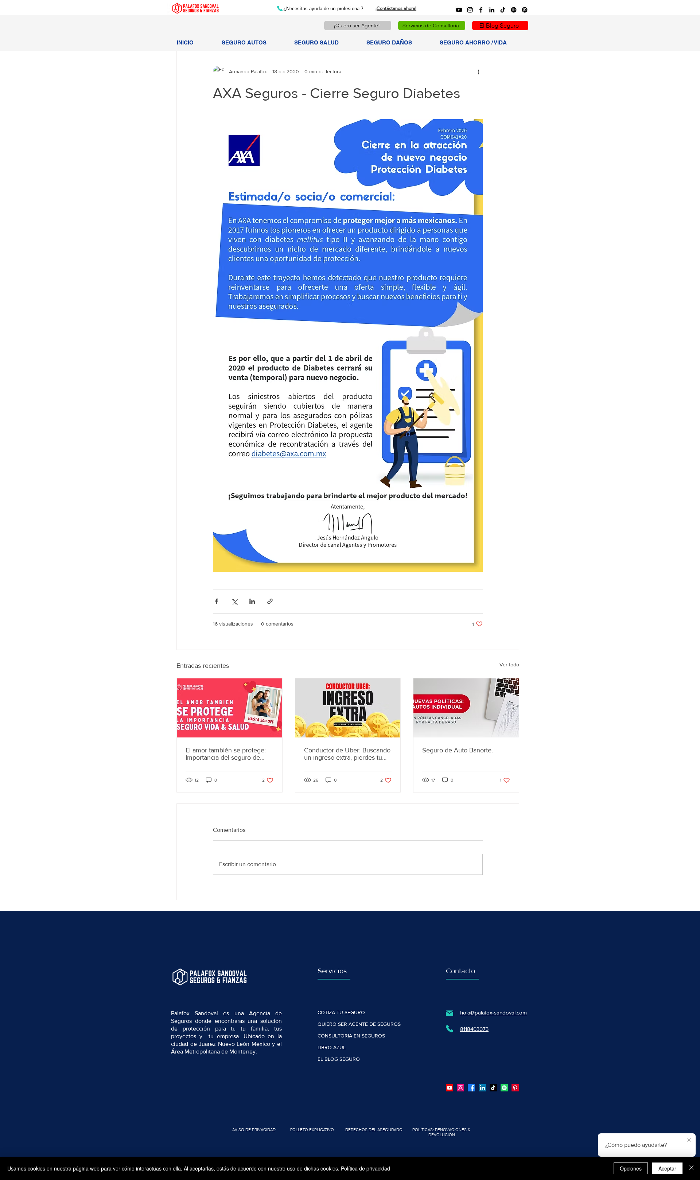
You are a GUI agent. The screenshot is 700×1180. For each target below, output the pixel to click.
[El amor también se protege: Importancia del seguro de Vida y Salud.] (229, 707)
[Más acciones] (478, 71)
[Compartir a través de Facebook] (216, 601)
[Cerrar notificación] (689, 1140)
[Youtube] (449, 1087)
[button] (252, 42)
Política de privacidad (365, 1168)
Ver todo (509, 664)
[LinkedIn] (491, 9)
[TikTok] (502, 9)
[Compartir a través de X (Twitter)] (234, 601)
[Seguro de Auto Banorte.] (466, 707)
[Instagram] (470, 9)
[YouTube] (459, 9)
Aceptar (667, 1168)
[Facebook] (481, 9)
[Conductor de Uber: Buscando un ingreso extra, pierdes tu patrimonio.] (348, 707)
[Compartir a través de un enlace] (270, 601)
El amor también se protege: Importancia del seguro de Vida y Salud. (226, 754)
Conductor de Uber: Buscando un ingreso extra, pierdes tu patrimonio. (347, 754)
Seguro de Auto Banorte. (457, 750)
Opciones (631, 1168)
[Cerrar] (691, 1168)
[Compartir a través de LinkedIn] (252, 601)
